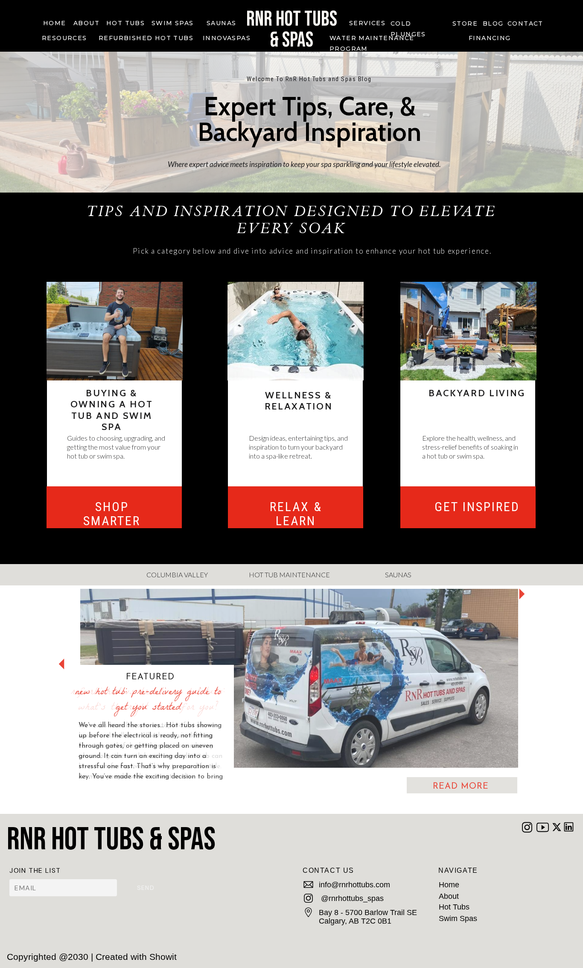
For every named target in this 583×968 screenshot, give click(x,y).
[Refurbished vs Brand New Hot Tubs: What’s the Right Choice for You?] (299, 678)
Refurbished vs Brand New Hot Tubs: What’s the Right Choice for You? (148, 700)
